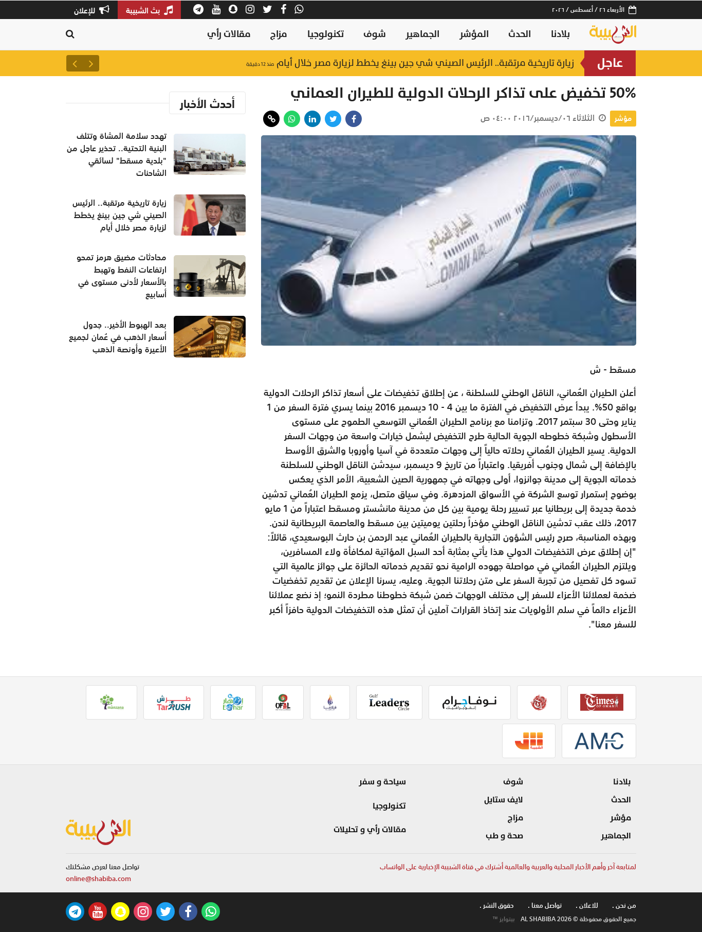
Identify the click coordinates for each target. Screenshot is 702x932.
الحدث (519, 34)
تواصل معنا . (545, 905)
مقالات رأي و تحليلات (370, 829)
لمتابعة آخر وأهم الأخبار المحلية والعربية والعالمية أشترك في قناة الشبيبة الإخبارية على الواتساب (508, 867)
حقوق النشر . (496, 905)
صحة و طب (504, 836)
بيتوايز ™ (503, 919)
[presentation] (91, 63)
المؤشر (474, 34)
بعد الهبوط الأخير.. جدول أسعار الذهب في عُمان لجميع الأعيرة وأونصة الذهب (118, 336)
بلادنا (560, 34)
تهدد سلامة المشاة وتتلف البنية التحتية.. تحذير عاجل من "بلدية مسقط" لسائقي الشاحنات (117, 154)
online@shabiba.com (98, 879)
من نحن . (624, 905)
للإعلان (85, 10)
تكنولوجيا (325, 34)
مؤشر (623, 118)
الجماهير (422, 34)
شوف (374, 34)
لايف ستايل (503, 799)
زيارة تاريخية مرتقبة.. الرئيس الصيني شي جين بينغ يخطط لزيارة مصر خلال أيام (410, 63)
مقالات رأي (229, 34)
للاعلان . (587, 905)
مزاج (278, 34)
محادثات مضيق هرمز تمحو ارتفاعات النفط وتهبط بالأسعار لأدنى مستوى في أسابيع (122, 275)
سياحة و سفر (382, 781)
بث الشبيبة (144, 10)
